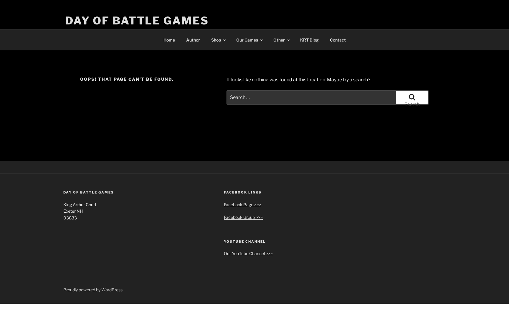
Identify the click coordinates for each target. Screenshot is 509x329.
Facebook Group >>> (243, 217)
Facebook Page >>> (242, 204)
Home (169, 39)
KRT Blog (309, 39)
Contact (338, 39)
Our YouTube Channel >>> (248, 253)
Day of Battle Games (137, 20)
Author (193, 39)
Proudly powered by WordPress (93, 289)
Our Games (247, 39)
